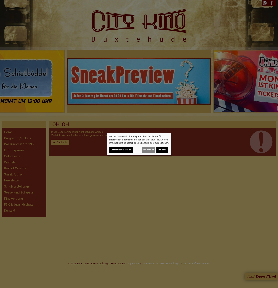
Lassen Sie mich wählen (121, 150)
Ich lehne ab (148, 150)
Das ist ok (162, 150)
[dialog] (139, 144)
